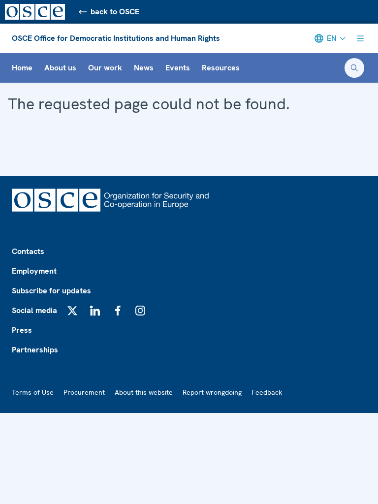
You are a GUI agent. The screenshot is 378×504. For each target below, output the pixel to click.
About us (60, 68)
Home (22, 68)
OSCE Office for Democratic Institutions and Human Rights (116, 38)
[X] (72, 310)
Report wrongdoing (212, 392)
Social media (34, 310)
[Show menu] (360, 38)
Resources (221, 68)
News (144, 68)
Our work (105, 68)
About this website (144, 392)
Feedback (267, 392)
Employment (34, 271)
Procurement (84, 392)
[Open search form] (354, 68)
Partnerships (35, 350)
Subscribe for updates (51, 290)
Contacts (28, 251)
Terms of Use (33, 392)
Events (177, 68)
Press (22, 330)
